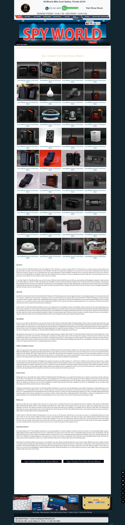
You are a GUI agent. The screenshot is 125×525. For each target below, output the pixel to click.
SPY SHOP (67, 16)
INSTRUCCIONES (105, 16)
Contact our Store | (73, 512)
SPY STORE (27, 16)
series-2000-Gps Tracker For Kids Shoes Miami (50, 81)
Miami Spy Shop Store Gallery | (59, 512)
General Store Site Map (85, 512)
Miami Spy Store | (45, 512)
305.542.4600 (55, 8)
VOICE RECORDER (75, 17)
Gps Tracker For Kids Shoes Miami (41, 461)
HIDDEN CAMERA (47, 16)
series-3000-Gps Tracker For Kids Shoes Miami (72, 81)
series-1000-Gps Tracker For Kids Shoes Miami (27, 81)
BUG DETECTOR (57, 16)
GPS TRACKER (37, 16)
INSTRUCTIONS (96, 16)
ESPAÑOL (87, 16)
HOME (19, 16)
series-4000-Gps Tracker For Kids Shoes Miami (95, 81)
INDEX (13, 524)
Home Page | (36, 512)
